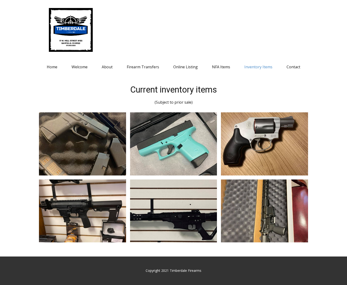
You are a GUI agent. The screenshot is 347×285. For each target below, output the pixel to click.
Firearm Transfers (143, 66)
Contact (293, 66)
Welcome (80, 66)
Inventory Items (258, 66)
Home (52, 66)
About (107, 66)
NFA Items (221, 66)
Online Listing (185, 66)
